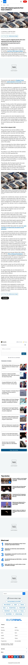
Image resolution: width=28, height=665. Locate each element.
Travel (16, 635)
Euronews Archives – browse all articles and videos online (7, 644)
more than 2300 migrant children (15, 51)
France (22, 610)
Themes (2, 624)
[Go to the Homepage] (4, 1)
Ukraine (22, 604)
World (16, 627)
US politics (5, 298)
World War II (7, 610)
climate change (18, 614)
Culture (2, 638)
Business (3, 630)
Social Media (9, 614)
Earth (2, 632)
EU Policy (17, 630)
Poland (15, 610)
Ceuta (4, 607)
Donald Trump (12, 607)
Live (25, 1)
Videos (16, 638)
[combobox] (14, 593)
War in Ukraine (7, 604)
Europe (2, 627)
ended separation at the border (14, 81)
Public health (22, 607)
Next (16, 632)
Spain (15, 604)
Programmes (3, 641)
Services (3, 648)
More (2, 652)
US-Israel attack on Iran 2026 (14, 601)
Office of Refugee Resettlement (15, 254)
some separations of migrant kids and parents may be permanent (13, 227)
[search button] (24, 593)
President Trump (20, 80)
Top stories (5, 476)
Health (2, 635)
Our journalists (18, 641)
